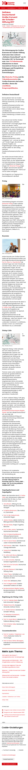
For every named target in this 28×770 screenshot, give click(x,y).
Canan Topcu (8, 574)
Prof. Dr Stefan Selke (10, 624)
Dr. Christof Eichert (9, 610)
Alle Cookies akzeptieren (9, 764)
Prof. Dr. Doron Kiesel (10, 541)
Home (3, 26)
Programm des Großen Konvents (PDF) (14, 710)
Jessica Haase (8, 520)
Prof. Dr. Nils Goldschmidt (11, 515)
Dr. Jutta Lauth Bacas (10, 555)
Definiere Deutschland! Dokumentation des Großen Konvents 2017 (14, 715)
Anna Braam (7, 504)
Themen (8, 26)
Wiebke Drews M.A (9, 605)
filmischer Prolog (11, 77)
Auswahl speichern (8, 759)
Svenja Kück (7, 550)
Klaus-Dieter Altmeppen (8, 687)
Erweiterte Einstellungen (9, 755)
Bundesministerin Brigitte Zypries (14, 588)
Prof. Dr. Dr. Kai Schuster (11, 565)
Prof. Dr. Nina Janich (10, 529)
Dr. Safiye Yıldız (6, 307)
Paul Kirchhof (5, 693)
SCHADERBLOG (11, 8)
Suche (3, 8)
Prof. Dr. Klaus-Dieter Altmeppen (13, 641)
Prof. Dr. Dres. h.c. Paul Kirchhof (11, 262)
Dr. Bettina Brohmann (10, 510)
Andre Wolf (7, 581)
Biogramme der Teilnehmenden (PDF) (14, 712)
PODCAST (20, 8)
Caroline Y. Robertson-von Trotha (11, 696)
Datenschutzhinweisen (13, 743)
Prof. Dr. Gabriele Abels (10, 600)
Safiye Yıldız (5, 700)
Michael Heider (8, 525)
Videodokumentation (10, 79)
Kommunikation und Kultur (18, 26)
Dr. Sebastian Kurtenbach (11, 614)
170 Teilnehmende (16, 61)
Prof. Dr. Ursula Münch (10, 619)
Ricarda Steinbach (9, 569)
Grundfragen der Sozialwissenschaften (13, 27)
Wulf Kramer (7, 545)
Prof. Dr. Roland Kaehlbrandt (12, 534)
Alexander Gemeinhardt (8, 690)
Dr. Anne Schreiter (9, 560)
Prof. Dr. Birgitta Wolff (10, 584)
